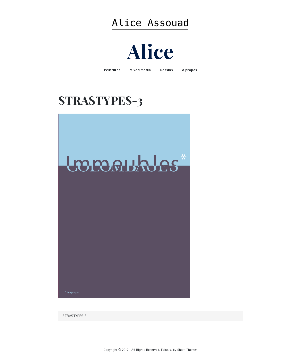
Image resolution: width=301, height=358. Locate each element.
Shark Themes (187, 349)
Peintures (112, 70)
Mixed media (140, 70)
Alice (150, 51)
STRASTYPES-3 (74, 316)
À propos (189, 70)
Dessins (166, 70)
